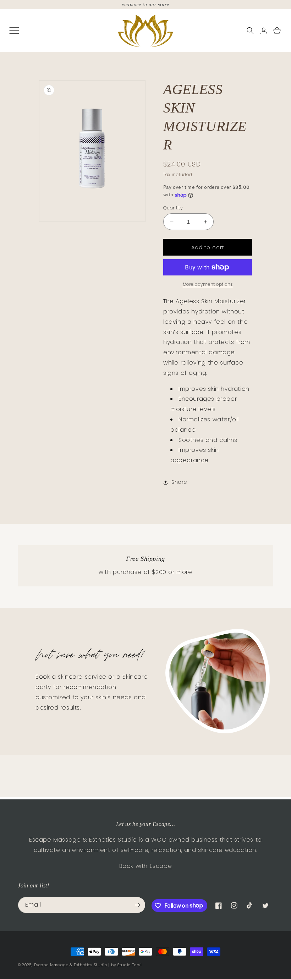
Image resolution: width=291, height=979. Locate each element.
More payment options (208, 284)
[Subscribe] (137, 905)
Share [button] (179, 482)
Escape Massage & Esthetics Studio (70, 965)
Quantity (173, 207)
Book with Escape (145, 866)
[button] (250, 30)
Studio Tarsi (129, 965)
